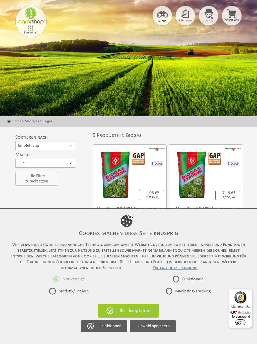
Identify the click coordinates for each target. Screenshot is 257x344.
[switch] (240, 322)
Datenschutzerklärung (175, 267)
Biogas (47, 121)
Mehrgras (32, 121)
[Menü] (249, 292)
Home (16, 121)
